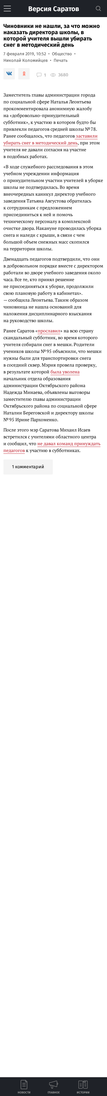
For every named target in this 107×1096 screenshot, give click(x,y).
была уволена (65, 372)
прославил (49, 331)
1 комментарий (28, 466)
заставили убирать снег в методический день (50, 139)
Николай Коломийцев (25, 60)
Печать (61, 60)
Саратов (53, 9)
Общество (62, 53)
